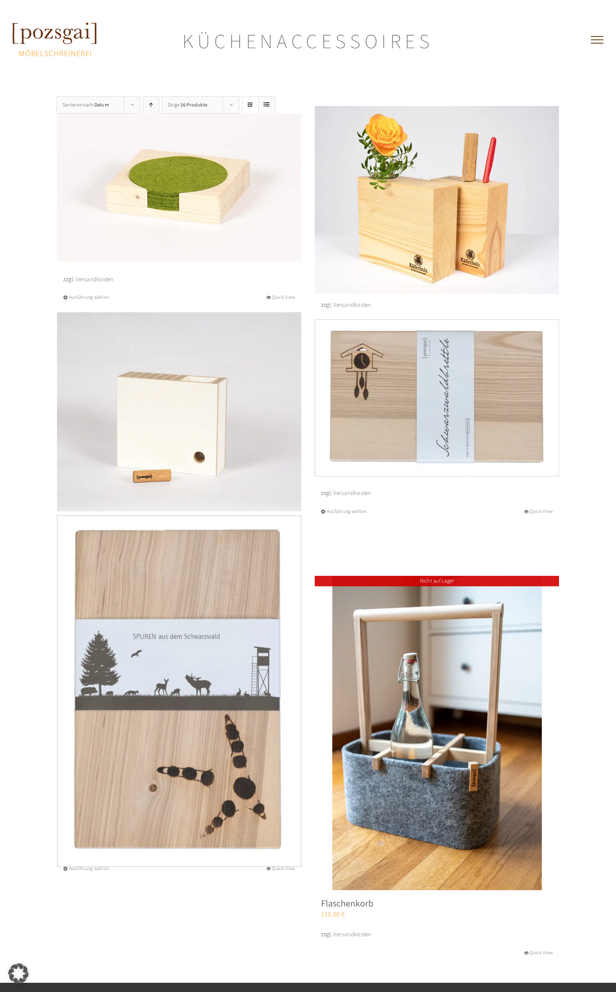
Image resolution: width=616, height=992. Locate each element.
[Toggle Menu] (597, 40)
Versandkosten (94, 279)
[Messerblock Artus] (179, 411)
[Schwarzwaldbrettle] (437, 398)
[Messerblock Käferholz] (437, 200)
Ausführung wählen (89, 297)
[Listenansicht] (267, 105)
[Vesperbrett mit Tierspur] (179, 691)
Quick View (283, 297)
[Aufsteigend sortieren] (151, 105)
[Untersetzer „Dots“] (179, 187)
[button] (18, 973)
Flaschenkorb (347, 903)
